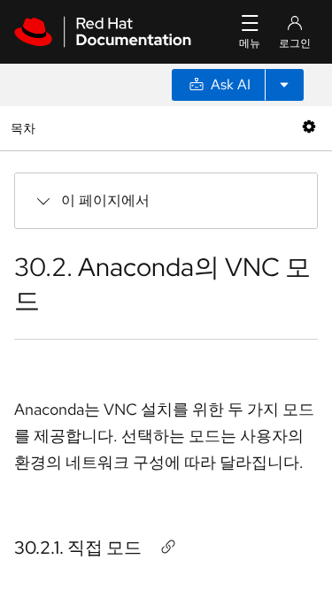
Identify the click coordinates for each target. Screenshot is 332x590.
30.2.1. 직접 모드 (78, 547)
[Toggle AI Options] (284, 85)
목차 (25, 127)
